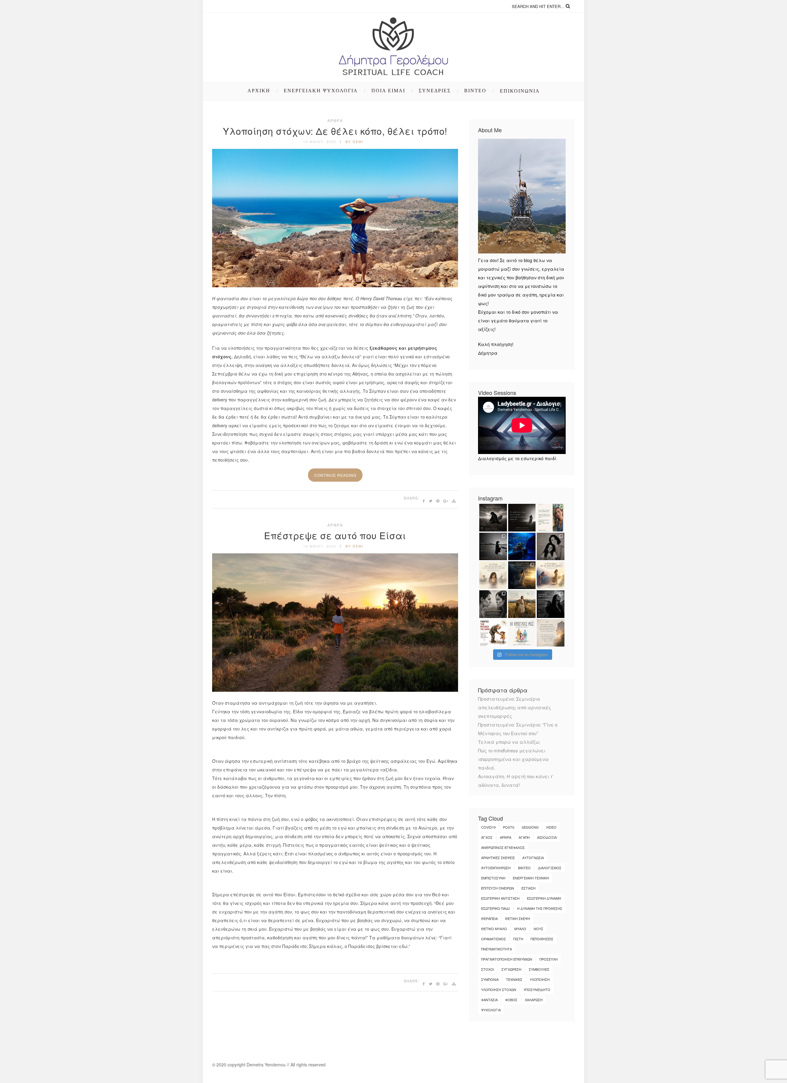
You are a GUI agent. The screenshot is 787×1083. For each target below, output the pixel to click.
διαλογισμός (549, 867)
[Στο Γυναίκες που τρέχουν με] (493, 518)
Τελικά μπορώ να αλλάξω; (509, 742)
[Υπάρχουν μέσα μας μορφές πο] (550, 633)
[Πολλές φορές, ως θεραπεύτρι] (493, 633)
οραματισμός (493, 938)
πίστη (518, 938)
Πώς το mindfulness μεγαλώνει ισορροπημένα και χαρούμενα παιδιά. (513, 759)
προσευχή (549, 959)
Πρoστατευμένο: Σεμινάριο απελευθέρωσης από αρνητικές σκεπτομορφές (514, 707)
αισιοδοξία (547, 837)
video (551, 827)
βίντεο (524, 867)
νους (538, 928)
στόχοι (487, 969)
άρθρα (505, 837)
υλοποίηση (540, 979)
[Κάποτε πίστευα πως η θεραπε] (550, 546)
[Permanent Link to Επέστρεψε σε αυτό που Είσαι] (335, 690)
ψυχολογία (491, 1009)
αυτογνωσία (533, 857)
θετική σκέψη (517, 918)
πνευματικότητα (496, 948)
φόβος (511, 999)
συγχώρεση (511, 969)
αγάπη (524, 837)
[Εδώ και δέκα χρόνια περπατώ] (493, 546)
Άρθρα (335, 120)
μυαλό (520, 928)
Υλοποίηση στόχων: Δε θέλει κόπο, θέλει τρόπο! (335, 130)
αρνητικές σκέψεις (498, 857)
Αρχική (258, 90)
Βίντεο (475, 90)
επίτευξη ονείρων (497, 888)
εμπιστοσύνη (493, 877)
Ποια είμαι (388, 90)
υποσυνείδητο (537, 989)
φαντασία (489, 999)
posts (508, 827)
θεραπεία (489, 918)
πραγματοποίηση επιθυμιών (506, 959)
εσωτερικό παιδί (495, 908)
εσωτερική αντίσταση (500, 898)
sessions (530, 827)
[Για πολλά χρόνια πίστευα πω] (550, 604)
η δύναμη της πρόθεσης (539, 908)
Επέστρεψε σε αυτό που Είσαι (335, 535)
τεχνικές (514, 979)
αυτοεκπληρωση (496, 867)
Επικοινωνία (520, 91)
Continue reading (335, 475)
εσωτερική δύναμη (544, 898)
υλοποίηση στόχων (498, 989)
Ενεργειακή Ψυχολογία (321, 90)
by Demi (354, 141)
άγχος (486, 837)
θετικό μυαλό (494, 928)
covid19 (488, 827)
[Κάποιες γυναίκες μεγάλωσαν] (522, 604)
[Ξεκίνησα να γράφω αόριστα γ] (522, 575)
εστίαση (528, 888)
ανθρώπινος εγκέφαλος (503, 847)
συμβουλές (539, 969)
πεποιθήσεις (542, 938)
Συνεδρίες (435, 90)
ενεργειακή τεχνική (531, 877)
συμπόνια (490, 979)
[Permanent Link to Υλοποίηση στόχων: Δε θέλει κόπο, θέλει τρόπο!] (335, 285)
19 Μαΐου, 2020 (319, 141)
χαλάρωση (534, 999)
